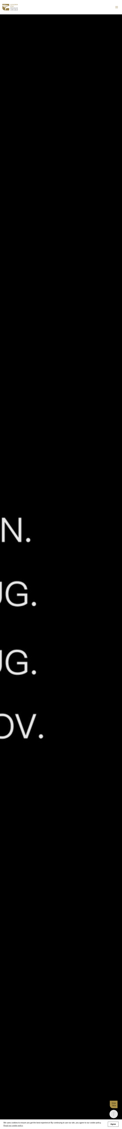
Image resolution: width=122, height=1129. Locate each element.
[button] (113, 1114)
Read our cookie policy (13, 1126)
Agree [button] (113, 1124)
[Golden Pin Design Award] (10, 7)
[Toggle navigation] (117, 7)
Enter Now (114, 1104)
